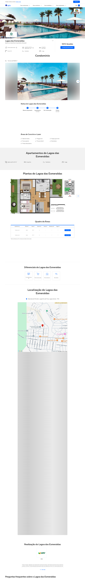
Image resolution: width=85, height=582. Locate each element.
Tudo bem (76, 1)
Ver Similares (68, 230)
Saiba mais (18, 1)
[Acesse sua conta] (76, 5)
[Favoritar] (52, 40)
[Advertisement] (42, 122)
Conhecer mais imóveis (67, 47)
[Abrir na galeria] (78, 98)
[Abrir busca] (79, 5)
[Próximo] (78, 81)
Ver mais (43, 569)
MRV (42, 559)
